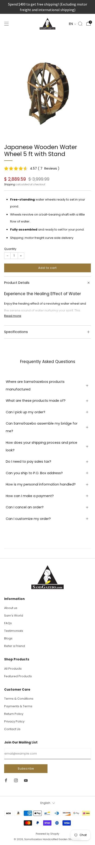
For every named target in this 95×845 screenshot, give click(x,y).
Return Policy (13, 714)
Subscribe (26, 768)
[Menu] (6, 23)
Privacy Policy (14, 721)
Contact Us (12, 729)
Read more (12, 316)
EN (71, 23)
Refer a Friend (14, 646)
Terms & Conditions (18, 698)
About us (10, 608)
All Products (13, 668)
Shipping (9, 184)
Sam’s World (13, 615)
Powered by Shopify (47, 834)
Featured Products (18, 676)
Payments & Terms (18, 706)
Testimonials (13, 631)
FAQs (8, 623)
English (45, 803)
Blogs (8, 638)
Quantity (10, 249)
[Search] (80, 23)
